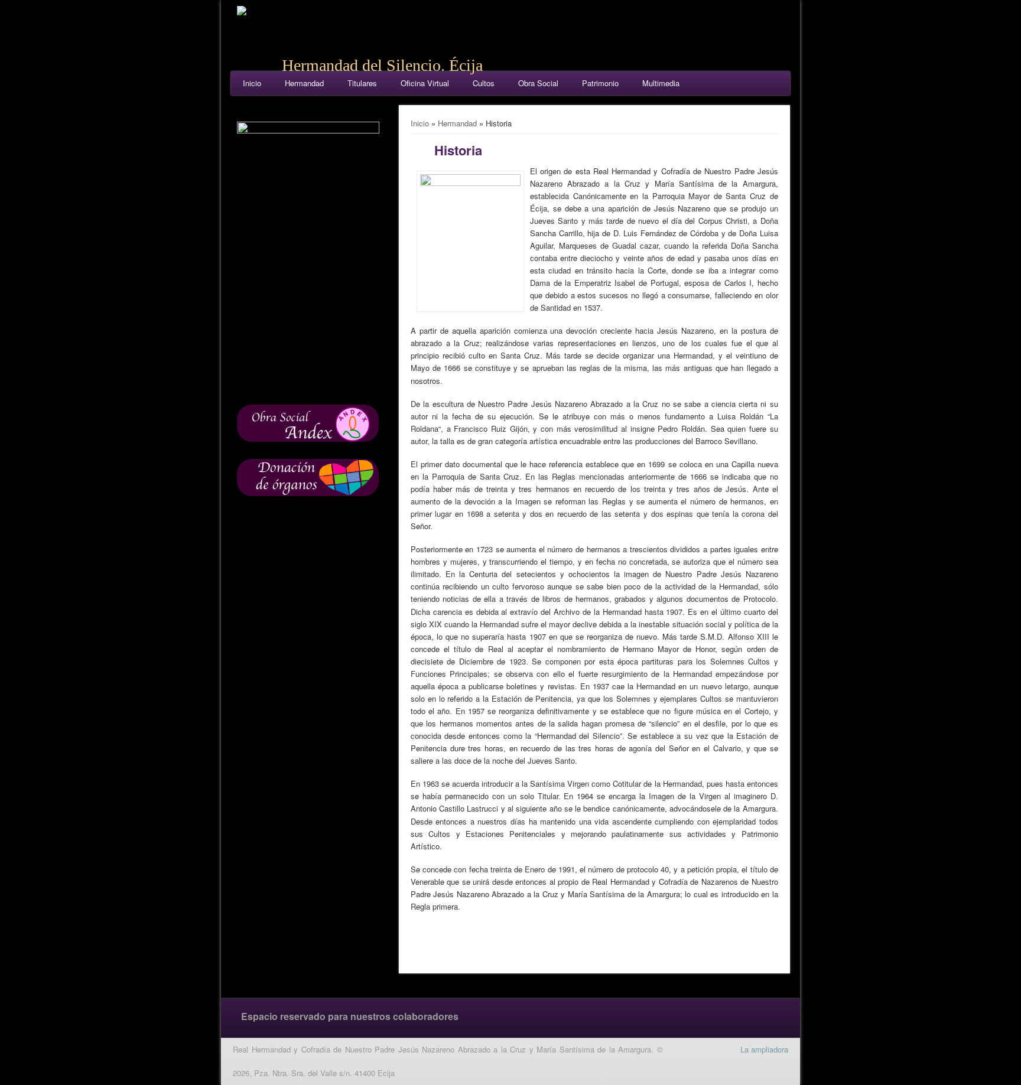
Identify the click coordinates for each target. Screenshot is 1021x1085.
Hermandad (304, 83)
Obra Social (538, 83)
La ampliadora (764, 1049)
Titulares (362, 83)
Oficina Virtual (425, 83)
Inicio (252, 83)
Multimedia (660, 83)
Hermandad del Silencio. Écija (382, 65)
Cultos (484, 83)
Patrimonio (600, 83)
